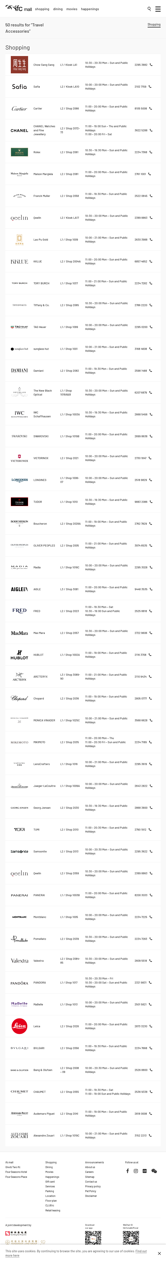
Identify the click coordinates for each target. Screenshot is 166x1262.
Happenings (90, 9)
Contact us (91, 1181)
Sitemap (89, 1176)
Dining (58, 9)
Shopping (42, 9)
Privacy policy (93, 1186)
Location (50, 1195)
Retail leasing (52, 1210)
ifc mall (9, 1162)
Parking (49, 1191)
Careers (89, 1171)
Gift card (50, 1181)
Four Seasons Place (16, 1176)
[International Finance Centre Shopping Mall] (18, 11)
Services (50, 1186)
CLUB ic (49, 1205)
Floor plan (51, 1200)
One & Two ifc (12, 1167)
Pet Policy (90, 1191)
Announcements (94, 1162)
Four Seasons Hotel (16, 1171)
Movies (71, 9)
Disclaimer (91, 1195)
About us (90, 1167)
